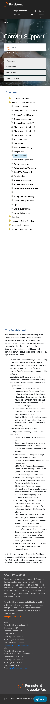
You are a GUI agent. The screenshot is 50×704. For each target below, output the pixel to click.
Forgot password (20, 11)
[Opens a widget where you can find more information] (40, 699)
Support (8, 22)
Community (11, 61)
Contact (40, 17)
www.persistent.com (12, 616)
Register (17, 14)
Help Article (11, 72)
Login (41, 14)
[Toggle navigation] (7, 26)
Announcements (13, 78)
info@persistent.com (18, 668)
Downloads (11, 66)
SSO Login (30, 14)
